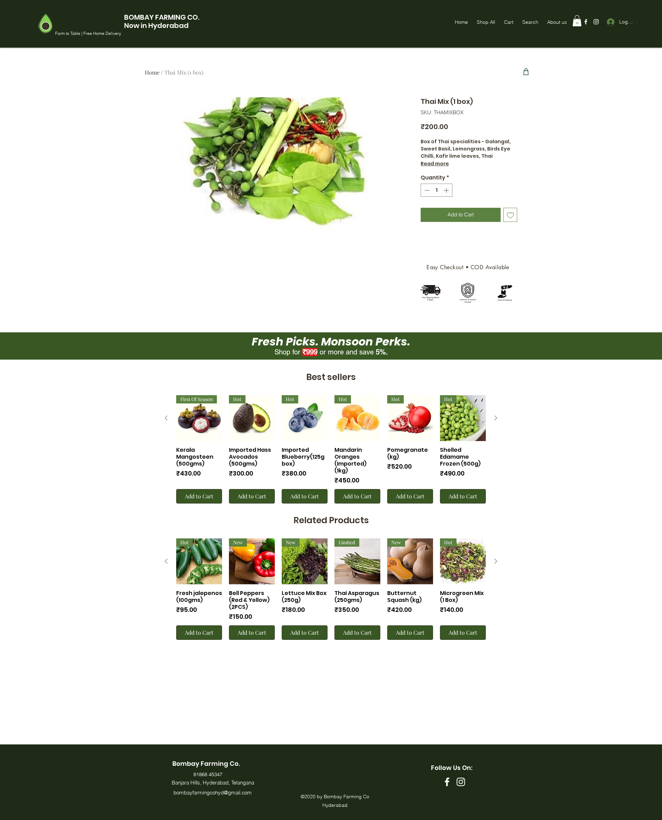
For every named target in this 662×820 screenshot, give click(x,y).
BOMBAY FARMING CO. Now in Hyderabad (161, 21)
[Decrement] (426, 190)
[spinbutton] (436, 190)
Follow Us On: (451, 767)
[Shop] (526, 71)
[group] (331, 449)
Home (152, 72)
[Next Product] (496, 418)
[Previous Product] (166, 418)
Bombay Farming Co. (206, 763)
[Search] (636, 22)
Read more (435, 163)
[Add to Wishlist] (510, 215)
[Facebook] (585, 21)
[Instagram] (596, 21)
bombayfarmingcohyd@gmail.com (212, 792)
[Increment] (447, 190)
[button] (577, 20)
